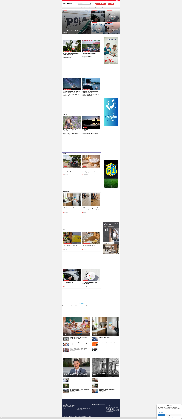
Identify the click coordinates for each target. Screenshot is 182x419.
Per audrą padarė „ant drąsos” (98, 18)
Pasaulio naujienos (76, 7)
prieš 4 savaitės (66, 212)
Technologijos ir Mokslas (96, 7)
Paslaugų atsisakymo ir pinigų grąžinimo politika (84, 416)
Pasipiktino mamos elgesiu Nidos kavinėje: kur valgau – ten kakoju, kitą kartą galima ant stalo (112, 410)
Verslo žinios (111, 7)
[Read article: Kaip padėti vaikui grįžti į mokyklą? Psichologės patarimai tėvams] (76, 326)
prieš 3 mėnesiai (72, 386)
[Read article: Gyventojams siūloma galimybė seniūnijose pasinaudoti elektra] (91, 275)
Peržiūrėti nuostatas (177, 415)
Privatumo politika (168, 417)
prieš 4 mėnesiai (72, 391)
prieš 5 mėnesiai (85, 174)
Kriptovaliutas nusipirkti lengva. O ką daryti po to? (107, 342)
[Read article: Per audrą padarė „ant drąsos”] (72, 275)
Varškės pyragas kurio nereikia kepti (88, 245)
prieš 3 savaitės (66, 174)
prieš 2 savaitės (85, 249)
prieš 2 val (108, 20)
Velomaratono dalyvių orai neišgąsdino (89, 53)
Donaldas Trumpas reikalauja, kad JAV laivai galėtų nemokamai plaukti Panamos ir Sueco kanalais (112, 405)
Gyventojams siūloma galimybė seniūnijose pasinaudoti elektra (111, 17)
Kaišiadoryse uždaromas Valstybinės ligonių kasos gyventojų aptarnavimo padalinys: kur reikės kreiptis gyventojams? (78, 343)
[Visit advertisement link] (111, 50)
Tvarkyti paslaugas (160, 412)
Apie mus (70, 416)
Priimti (161, 415)
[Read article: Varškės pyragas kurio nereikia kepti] (91, 238)
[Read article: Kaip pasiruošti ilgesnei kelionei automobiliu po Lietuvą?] (72, 161)
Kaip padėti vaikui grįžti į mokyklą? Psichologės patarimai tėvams (75, 333)
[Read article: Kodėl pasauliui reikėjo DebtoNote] (95, 339)
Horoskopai (107, 0)
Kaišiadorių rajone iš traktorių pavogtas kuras (76, 31)
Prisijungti (118, 0)
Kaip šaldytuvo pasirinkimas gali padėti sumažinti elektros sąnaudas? (105, 333)
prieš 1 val (65, 32)
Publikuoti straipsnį (101, 3)
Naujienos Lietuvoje (68, 7)
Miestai (115, 7)
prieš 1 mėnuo (85, 212)
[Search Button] (90, 4)
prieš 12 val (65, 249)
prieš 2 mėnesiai (101, 338)
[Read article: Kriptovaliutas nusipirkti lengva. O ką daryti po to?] (95, 344)
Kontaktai (172, 417)
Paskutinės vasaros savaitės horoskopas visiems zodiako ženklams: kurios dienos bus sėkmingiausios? (71, 130)
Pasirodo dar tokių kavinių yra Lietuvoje (70, 245)
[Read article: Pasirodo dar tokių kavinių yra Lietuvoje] (72, 238)
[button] (180, 405)
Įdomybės (89, 7)
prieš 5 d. (65, 334)
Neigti (169, 415)
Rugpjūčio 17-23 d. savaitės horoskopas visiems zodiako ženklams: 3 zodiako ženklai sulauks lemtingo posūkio (90, 130)
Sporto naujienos (84, 7)
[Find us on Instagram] (117, 3)
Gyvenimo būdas (104, 7)
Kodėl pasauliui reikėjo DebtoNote (104, 337)
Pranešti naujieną (113, 0)
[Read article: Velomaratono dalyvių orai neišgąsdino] (91, 46)
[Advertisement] (81, 67)
